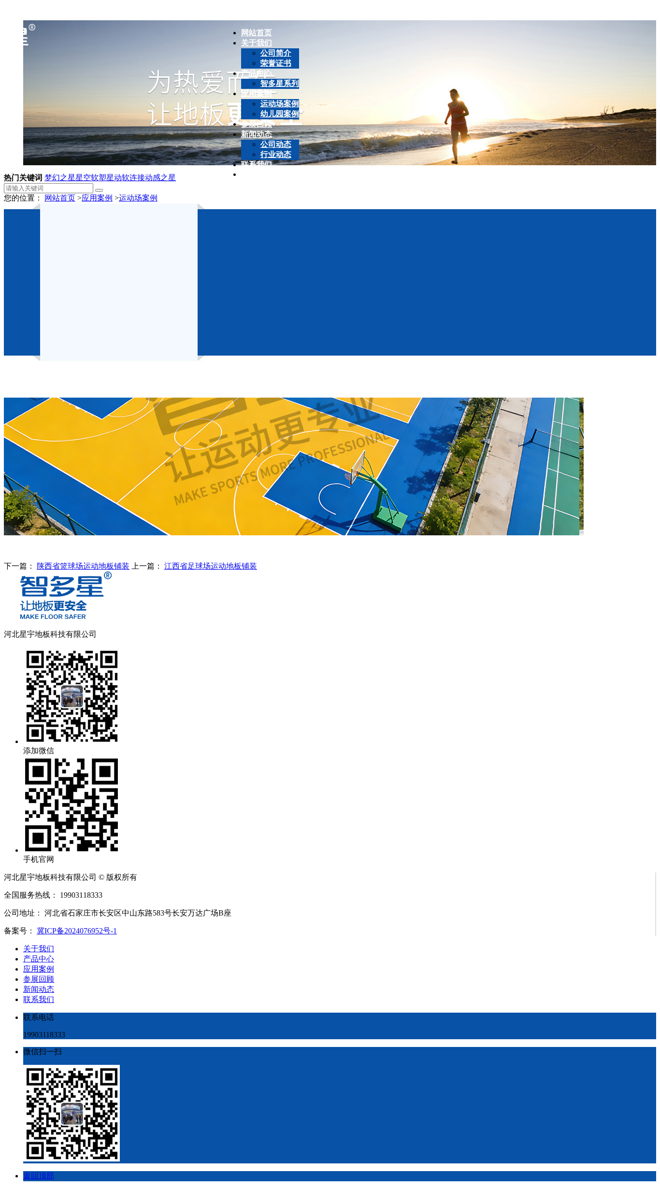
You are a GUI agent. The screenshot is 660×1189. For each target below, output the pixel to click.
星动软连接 (125, 177)
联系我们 (38, 999)
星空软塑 (90, 177)
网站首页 (59, 198)
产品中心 (38, 959)
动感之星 (160, 177)
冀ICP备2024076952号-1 (77, 931)
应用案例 (97, 198)
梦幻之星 (59, 177)
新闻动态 (38, 989)
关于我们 (38, 949)
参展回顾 (38, 979)
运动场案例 (138, 198)
